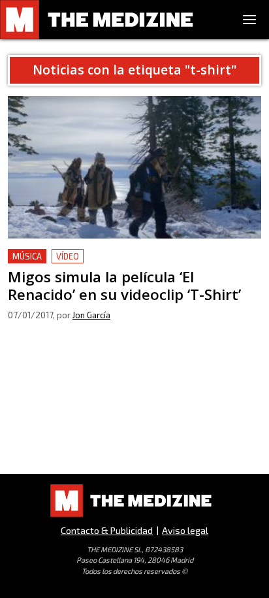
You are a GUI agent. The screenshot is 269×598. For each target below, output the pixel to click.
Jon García (91, 315)
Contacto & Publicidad (107, 530)
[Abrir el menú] (249, 19)
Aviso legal (185, 530)
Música (27, 256)
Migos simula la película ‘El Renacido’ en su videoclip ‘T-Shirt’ (132, 264)
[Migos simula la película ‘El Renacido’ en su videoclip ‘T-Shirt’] (134, 167)
